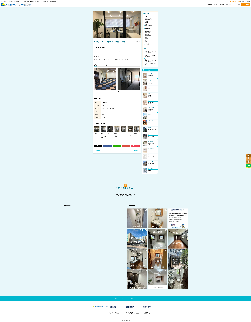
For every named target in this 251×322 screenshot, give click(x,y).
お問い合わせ (245, 4)
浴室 (146, 24)
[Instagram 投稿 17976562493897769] (178, 218)
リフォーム (147, 16)
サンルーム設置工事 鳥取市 (150, 63)
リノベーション (148, 18)
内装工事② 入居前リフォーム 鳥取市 (150, 52)
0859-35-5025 (130, 311)
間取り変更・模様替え (149, 19)
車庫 (148, 134)
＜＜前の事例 (97, 150)
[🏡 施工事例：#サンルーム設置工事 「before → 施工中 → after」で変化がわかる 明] (178, 259)
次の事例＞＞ (137, 150)
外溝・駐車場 (148, 31)
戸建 (146, 41)
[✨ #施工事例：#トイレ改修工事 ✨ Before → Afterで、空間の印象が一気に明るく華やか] (157, 259)
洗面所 (149, 93)
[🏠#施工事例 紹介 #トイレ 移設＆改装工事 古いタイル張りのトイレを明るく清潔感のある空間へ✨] (137, 218)
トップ (203, 4)
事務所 (146, 38)
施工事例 (216, 4)
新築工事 (149, 114)
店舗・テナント (148, 37)
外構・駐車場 (150, 141)
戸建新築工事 (148, 35)
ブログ (127, 299)
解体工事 (147, 34)
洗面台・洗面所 (148, 25)
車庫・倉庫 (147, 32)
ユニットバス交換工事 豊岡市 (150, 58)
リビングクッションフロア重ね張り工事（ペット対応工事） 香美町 (151, 55)
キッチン (147, 22)
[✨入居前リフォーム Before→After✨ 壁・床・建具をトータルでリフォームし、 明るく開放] (157, 239)
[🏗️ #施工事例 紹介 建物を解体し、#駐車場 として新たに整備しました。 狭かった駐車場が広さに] (137, 239)
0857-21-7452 (114, 311)
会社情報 (116, 299)
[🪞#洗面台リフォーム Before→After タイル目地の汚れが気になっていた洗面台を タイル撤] (157, 218)
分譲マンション (151, 168)
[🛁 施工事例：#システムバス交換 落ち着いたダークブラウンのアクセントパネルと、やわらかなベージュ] (137, 279)
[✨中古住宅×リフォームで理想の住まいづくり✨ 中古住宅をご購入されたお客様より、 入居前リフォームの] (178, 279)
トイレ (146, 27)
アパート (147, 44)
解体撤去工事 (150, 121)
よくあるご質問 (236, 4)
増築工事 (147, 21)
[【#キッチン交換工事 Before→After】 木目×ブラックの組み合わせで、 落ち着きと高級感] (137, 259)
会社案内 (222, 4)
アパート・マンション (149, 40)
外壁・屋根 (147, 28)
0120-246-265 (236, 1)
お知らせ (228, 4)
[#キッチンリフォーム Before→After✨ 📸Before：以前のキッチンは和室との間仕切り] (157, 279)
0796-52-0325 (147, 311)
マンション (147, 43)
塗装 (146, 30)
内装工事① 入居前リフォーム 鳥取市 (150, 61)
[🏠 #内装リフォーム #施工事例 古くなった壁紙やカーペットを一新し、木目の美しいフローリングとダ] (178, 239)
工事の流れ (209, 4)
